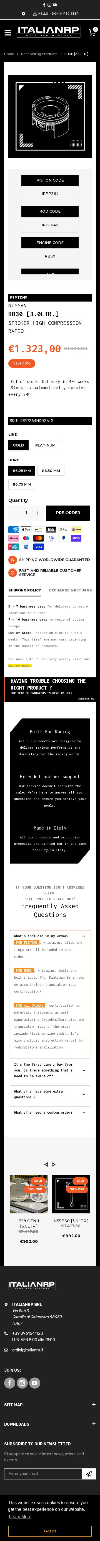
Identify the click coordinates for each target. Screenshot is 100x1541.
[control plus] (38, 513)
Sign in (56, 14)
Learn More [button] (20, 1516)
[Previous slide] (46, 1164)
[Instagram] (55, 5)
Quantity (18, 500)
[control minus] (14, 513)
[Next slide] (53, 1164)
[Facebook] (44, 5)
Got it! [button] (50, 1531)
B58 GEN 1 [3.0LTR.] (28, 1223)
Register (71, 14)
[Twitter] (49, 5)
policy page (19, 665)
